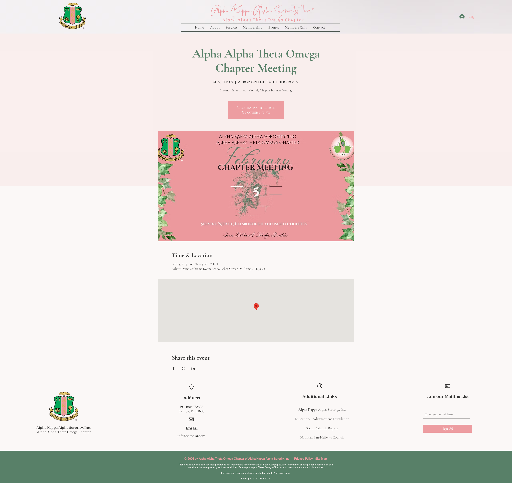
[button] (215, 27)
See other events (256, 112)
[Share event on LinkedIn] (193, 368)
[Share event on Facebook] (174, 368)
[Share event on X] (183, 368)
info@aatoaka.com (191, 436)
